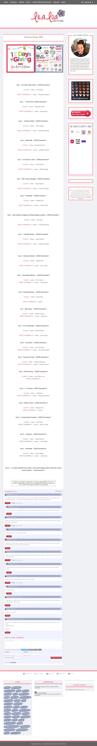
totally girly (15, 733)
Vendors (56, 2)
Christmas (8, 694)
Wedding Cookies (22, 729)
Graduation (18, 704)
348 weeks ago (14, 539)
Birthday (25, 691)
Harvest (16, 707)
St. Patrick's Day (10, 723)
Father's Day (9, 700)
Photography (25, 716)
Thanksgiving (25, 726)
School (21, 720)
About (63, 2)
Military (7, 713)
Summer (19, 723)
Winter (7, 733)
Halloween (8, 707)
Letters (14, 710)
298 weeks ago (12, 551)
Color (28, 2)
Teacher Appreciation (12, 726)
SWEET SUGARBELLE (24, 95)
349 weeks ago (14, 494)
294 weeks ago (19, 619)
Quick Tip (8, 720)
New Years (26, 713)
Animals (7, 687)
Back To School (9, 691)
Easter (7, 697)
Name (7, 652)
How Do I (7, 710)
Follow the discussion (60, 491)
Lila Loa (40, 743)
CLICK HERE (69, 689)
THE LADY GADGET (61, 743)
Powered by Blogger (41, 693)
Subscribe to (8, 657)
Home (6, 2)
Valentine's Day (9, 729)
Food (23, 700)
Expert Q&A (14, 697)
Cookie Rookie (23, 694)
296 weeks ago (19, 597)
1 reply (13, 503)
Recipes (21, 2)
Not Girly (8, 716)
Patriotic (16, 716)
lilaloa (10, 507)
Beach (18, 691)
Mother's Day (16, 713)
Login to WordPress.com (33, 649)
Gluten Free (8, 704)
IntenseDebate (13, 662)
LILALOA (26, 90)
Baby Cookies (16, 687)
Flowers (17, 700)
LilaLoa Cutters (24, 710)
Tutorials (13, 2)
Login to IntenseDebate (24, 649)
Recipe (15, 720)
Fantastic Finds (25, 697)
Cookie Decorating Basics (41, 2)
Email (26, 652)
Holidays (24, 707)
